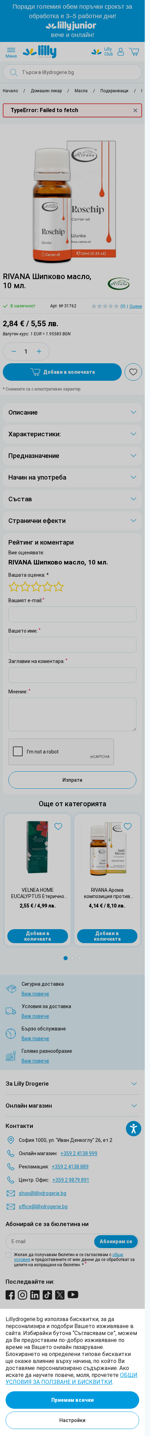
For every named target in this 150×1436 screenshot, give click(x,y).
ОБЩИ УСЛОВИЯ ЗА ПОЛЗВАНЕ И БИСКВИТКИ (71, 1378)
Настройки (72, 1420)
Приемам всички (72, 1400)
